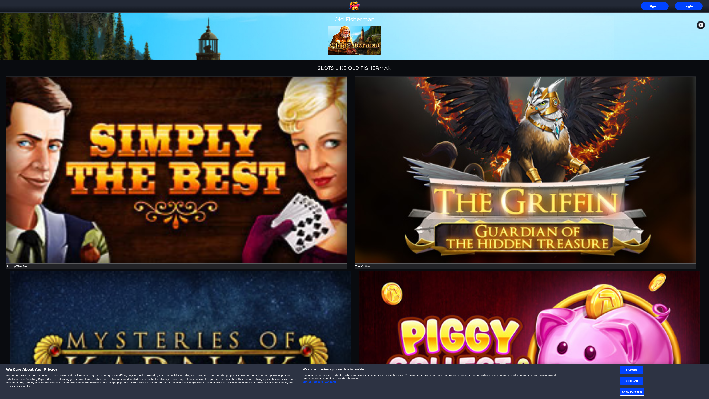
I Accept (631, 369)
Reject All (631, 380)
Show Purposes (632, 391)
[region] (354, 381)
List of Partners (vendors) (319, 381)
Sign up (654, 6)
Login (689, 6)
